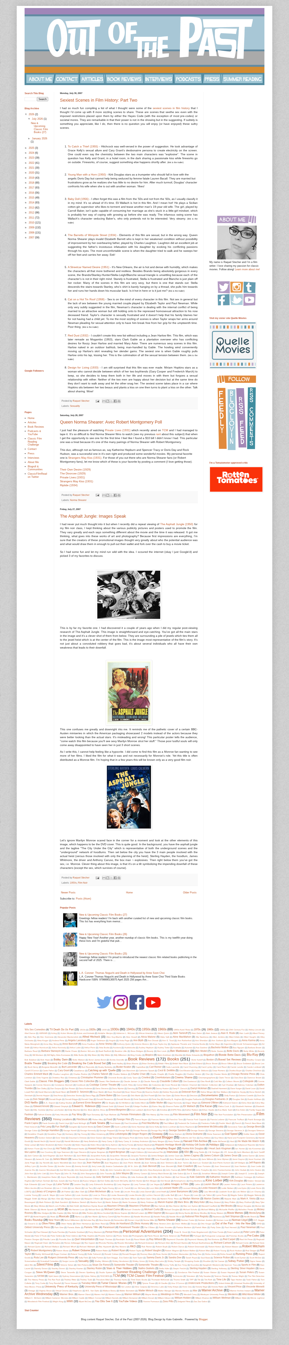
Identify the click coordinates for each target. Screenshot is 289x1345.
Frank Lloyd (64, 1123)
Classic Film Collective (82, 1081)
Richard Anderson (146, 1243)
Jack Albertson (243, 1152)
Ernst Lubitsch (136, 1110)
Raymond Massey (196, 1239)
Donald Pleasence (105, 1099)
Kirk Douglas (236, 1180)
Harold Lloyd (55, 1141)
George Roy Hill (158, 1130)
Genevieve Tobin (235, 1127)
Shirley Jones (139, 1261)
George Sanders (178, 1130)
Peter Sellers (56, 1236)
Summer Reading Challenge (137, 1272)
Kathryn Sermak (42, 1181)
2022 (32, 162)
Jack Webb (82, 1156)
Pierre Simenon (170, 1236)
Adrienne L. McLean (125, 1033)
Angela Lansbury (77, 1040)
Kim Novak (165, 1181)
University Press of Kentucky (61, 1286)
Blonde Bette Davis (230, 1054)
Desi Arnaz (58, 1095)
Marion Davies (212, 1198)
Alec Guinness (46, 1037)
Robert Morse (62, 1250)
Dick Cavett (122, 1095)
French (238, 1123)
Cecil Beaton (185, 1070)
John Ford (186, 1170)
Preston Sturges (32, 1239)
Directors (194, 1095)
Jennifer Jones (64, 1166)
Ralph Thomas (105, 1239)
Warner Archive (212, 1290)
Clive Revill (205, 1081)
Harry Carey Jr (108, 1141)
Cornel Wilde (142, 1085)
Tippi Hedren (236, 1280)
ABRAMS (43, 1033)
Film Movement (181, 1114)
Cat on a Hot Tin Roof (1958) (86, 299)
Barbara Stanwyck (51, 1051)
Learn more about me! (247, 269)
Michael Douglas (171, 1209)
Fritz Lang (45, 1126)
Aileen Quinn (163, 1033)
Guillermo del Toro (188, 1138)
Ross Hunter (161, 1254)
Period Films (112, 1232)
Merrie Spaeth (47, 1209)
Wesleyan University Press (212, 1294)
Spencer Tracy (230, 1265)
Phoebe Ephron (105, 1236)
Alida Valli (164, 1037)
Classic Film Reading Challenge (35, 441)
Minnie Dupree (120, 1213)
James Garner (248, 1156)
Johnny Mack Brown (160, 1173)
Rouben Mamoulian (180, 1254)
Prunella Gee (65, 1239)
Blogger (203, 1319)
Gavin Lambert (121, 1127)
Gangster (73, 1127)
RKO (133, 1246)
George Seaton (198, 1130)
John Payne (55, 1173)
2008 (32, 232)
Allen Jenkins (219, 1037)
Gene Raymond (187, 1127)
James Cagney (191, 1155)
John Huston (255, 1170)
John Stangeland (88, 1173)
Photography (138, 1236)
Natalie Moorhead (142, 1216)
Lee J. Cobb (61, 1188)
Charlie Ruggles (175, 1074)
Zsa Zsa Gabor (200, 1301)
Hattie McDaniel (219, 1141)
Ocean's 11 (33, 1224)
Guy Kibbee (205, 1138)
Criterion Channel (189, 1085)
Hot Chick (47, 1148)
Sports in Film (248, 1264)
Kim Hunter (137, 1181)
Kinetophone (180, 1181)
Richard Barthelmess (200, 1243)
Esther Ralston (192, 1110)
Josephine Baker (49, 1177)
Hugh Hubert (146, 1148)
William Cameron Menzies (56, 1298)
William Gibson (164, 1298)
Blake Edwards (193, 1055)
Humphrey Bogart (166, 1148)
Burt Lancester (69, 1067)
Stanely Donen (41, 1268)
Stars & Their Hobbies (119, 1268)
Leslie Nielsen (227, 1188)
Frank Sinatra (97, 1123)
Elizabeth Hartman (244, 1106)
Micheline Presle (245, 1209)
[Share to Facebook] (115, 401)
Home (129, 892)
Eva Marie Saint (225, 1110)
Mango (44, 1199)
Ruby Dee (197, 1254)
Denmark (29, 1095)
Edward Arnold (41, 1106)
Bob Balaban (31, 1060)
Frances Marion (158, 1119)
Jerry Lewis (97, 1166)
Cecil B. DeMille (166, 1070)
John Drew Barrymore (152, 1170)
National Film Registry (197, 1216)
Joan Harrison (240, 1166)
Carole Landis (236, 1067)
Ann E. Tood (168, 1040)
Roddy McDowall (42, 1254)
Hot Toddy (61, 1148)
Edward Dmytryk (60, 1106)
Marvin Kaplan (166, 1202)
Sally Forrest (97, 1258)
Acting (54, 1033)
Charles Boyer (235, 1070)
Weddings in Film (170, 1294)
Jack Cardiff (259, 1152)
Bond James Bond (97, 1060)
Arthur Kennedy (59, 1047)
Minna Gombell (104, 1213)
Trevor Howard (71, 1283)
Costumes (156, 1085)
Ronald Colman (112, 1254)
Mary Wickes (39, 1206)
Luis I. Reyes (184, 1195)
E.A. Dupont (49, 1103)
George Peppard (107, 1130)
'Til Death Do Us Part (62, 1029)
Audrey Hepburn (146, 1047)
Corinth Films (127, 1085)
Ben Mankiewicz (179, 1050)
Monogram (170, 1213)
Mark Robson (45, 1202)
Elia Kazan (206, 1106)
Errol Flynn (151, 1110)
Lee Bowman (46, 1188)
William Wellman (222, 1297)
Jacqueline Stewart (118, 1156)
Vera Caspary (141, 1287)
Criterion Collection (209, 1085)
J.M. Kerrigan (214, 1152)
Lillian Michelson (97, 1191)
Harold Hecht (40, 1141)
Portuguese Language (215, 1236)
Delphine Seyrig (238, 1092)
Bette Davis (233, 1051)
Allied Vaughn (250, 1037)
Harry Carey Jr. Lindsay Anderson (133, 1141)
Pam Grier (59, 1227)
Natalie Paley (160, 1216)
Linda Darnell (145, 1192)
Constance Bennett (64, 1085)
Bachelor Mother (220, 1047)
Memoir (258, 1206)
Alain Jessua (211, 1033)
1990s (222, 1030)
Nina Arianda (104, 1220)
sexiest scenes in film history (171, 108)
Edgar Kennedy (175, 1103)
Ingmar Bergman (97, 1152)
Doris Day (156, 1099)
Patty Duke (216, 1227)
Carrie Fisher (48, 1070)
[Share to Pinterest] (119, 401)
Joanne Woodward (47, 1170)
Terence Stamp (221, 1276)
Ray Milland (155, 1239)
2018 (32, 182)
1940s (130, 1029)
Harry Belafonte (91, 1141)
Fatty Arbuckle (61, 1114)
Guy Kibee (219, 1138)
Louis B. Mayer (48, 1195)
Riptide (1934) (69, 485)
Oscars (194, 1224)
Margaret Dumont (72, 1199)
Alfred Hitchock (91, 1036)
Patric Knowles (165, 1227)
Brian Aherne (132, 1063)
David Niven (60, 1092)
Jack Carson (33, 1156)
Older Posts (190, 892)
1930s (114, 1029)
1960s (162, 1029)
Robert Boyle (162, 1247)
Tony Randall (55, 1283)
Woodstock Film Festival (38, 1301)
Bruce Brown (212, 1063)
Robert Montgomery (41, 1250)
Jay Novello (44, 1163)
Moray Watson (217, 1213)
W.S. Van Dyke (92, 1291)
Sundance (169, 1272)
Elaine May (157, 1106)
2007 (32, 237)
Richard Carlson (222, 1242)
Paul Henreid (231, 1227)
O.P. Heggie (258, 1220)
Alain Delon (196, 1033)
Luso (196, 1195)
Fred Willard (169, 1123)
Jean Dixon (77, 1163)
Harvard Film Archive (195, 1141)
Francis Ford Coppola (196, 1119)
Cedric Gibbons (201, 1070)
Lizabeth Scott (225, 1192)
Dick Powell (149, 1095)
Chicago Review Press (243, 1074)
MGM (61, 1209)
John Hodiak (240, 1170)
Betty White (249, 1051)
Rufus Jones (211, 1254)
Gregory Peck (128, 1138)
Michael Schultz (190, 1209)
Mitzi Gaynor (154, 1213)
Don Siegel (39, 1099)
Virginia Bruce (45, 1291)
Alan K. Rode (228, 1033)
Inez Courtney (46, 1152)
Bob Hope (45, 1060)
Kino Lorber (214, 1180)
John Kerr (29, 1173)
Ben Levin (162, 1051)
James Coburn (212, 1155)
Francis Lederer (217, 1119)
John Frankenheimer (222, 1170)
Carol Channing (190, 1067)
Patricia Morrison (183, 1227)
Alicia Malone (148, 1036)
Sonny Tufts (168, 1265)
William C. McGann (33, 1298)
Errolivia (163, 1110)
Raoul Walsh (139, 1239)
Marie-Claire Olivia (148, 1199)
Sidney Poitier (236, 1261)
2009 (32, 227)
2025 (32, 147)
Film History (151, 1114)
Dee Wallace (222, 1092)
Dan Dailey (42, 1088)
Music (52, 1216)
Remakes (56, 1243)
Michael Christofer (132, 1209)
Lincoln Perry (130, 1192)
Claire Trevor (224, 1078)
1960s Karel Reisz (182, 1030)
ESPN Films (176, 1110)
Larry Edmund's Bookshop (101, 1184)
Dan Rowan (70, 1088)
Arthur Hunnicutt (40, 1047)
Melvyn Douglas (244, 1206)
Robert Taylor (135, 1250)
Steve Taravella (68, 1272)
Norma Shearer (78, 500)
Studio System (105, 1272)
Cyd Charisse (228, 1085)
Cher (207, 1074)
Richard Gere (258, 1243)
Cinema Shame (183, 1077)
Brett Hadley (117, 1063)
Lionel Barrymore (178, 1191)
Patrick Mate (201, 1227)
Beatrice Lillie (121, 1051)
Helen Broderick (47, 1145)
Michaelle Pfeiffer (227, 1209)
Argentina (228, 1044)
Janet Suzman (254, 1159)
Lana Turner (63, 1184)
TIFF (192, 1280)
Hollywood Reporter (246, 1145)
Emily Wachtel (74, 1110)
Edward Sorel (123, 1106)
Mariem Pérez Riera (169, 1199)
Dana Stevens (102, 1088)
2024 (32, 152)
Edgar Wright (191, 1103)
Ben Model (201, 1051)
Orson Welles (181, 1224)
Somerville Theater (124, 1264)
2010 (32, 222)
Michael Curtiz (152, 1209)
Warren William (132, 1294)
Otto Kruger (206, 1224)
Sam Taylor (138, 1258)
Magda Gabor (237, 1195)
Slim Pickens (83, 1265)
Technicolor (178, 1276)
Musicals (64, 1216)
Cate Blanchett (128, 1070)
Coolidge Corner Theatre (103, 1084)
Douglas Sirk (238, 1099)
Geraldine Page (54, 1134)
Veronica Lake (157, 1287)
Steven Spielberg (87, 1272)
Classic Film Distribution (109, 1081)
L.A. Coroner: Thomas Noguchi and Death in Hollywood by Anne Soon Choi (122, 972)
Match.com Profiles (57, 1206)
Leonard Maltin (170, 1188)
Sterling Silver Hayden (243, 1268)
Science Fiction (222, 1257)
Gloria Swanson (214, 1134)
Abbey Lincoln (255, 1030)
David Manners (45, 1092)
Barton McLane (88, 1051)
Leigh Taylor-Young (105, 1188)
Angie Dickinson (98, 1040)
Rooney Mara (146, 1254)
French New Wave (253, 1123)
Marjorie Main (230, 1199)
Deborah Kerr (189, 1092)
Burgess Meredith (50, 1067)
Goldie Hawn (249, 1134)
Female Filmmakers (131, 1114)
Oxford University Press (37, 1227)
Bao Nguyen (238, 1047)
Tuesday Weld (89, 1283)
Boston (210, 1059)
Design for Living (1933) (84, 367)
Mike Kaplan (58, 1213)
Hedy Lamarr (30, 1145)
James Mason (60, 1159)
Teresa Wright (238, 1276)
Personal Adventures (142, 1231)
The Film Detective (256, 1276)
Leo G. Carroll (124, 1188)
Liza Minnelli (209, 1192)
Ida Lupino (30, 1152)
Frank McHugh (79, 1123)
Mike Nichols (72, 1213)
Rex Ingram (90, 1243)
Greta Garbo (143, 1138)
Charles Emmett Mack (36, 1074)
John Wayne (122, 1173)
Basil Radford (105, 1051)
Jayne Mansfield (60, 1163)
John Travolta (106, 1173)
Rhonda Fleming (106, 1243)
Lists (195, 1191)
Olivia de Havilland (119, 1223)
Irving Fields (198, 1152)
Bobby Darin (61, 1059)
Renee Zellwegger (72, 1243)
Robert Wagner (172, 1250)
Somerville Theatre (148, 1264)
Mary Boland (215, 1202)
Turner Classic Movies (114, 1283)
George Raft (124, 1130)
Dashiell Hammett (219, 1088)
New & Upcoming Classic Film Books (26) (103, 934)
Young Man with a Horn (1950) (87, 174)
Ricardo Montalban (125, 1243)
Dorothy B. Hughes (172, 1099)
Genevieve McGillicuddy (211, 1126)
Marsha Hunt (96, 1202)
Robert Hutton (214, 1247)
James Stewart (78, 1159)
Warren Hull (99, 1294)
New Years (54, 1220)
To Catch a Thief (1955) (83, 146)
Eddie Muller (156, 1102)
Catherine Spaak (146, 1070)
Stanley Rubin (94, 1268)
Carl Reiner (155, 1067)
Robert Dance (177, 1247)
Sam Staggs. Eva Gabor (118, 1258)
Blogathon (208, 1055)
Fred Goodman (131, 1123)
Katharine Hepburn (220, 1177)
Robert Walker (189, 1250)
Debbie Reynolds (170, 1092)
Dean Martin (98, 1092)
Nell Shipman (232, 1216)
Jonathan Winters (210, 1173)
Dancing (131, 1088)
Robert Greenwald (196, 1247)
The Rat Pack (54, 1280)
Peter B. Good (180, 1232)
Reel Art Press (246, 1239)
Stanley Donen (58, 1268)
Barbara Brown (254, 1047)
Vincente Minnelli (255, 1286)
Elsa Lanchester (56, 1110)
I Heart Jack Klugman (219, 1148)
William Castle (78, 1298)
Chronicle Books (115, 1078)
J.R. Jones (228, 1152)
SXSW (40, 1276)
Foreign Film (123, 1119)
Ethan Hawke (208, 1110)
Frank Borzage (254, 1119)
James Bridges (157, 1156)
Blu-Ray (252, 1054)
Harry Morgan (158, 1141)
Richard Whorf (69, 1247)
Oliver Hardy (66, 1224)
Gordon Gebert (45, 1138)
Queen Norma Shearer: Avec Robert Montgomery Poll (111, 422)
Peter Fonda (218, 1232)
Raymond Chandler (175, 1239)
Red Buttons (213, 1239)
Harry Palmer (174, 1141)
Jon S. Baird (192, 1173)
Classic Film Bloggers (51, 1081)
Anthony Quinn (124, 1044)
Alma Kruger (42, 1040)
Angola (112, 1040)
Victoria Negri (201, 1287)
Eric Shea (100, 1110)
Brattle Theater (33, 1063)
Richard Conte (242, 1243)
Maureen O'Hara (116, 1205)
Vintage (31, 1291)
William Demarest (130, 1298)
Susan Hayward (228, 1272)
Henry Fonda (127, 1145)
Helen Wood (96, 1145)
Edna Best (246, 1103)
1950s (73, 882)
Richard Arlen (164, 1243)
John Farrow (171, 1170)
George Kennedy (88, 1130)
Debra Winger (207, 1092)
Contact (32, 448)
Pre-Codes (253, 1235)
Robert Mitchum (253, 1246)
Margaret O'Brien (92, 1199)
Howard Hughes (97, 1148)
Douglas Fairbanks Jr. (216, 1099)
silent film (29, 1265)
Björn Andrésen (164, 1055)
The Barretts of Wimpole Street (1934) (92, 235)
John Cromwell (132, 1170)
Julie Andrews (137, 1177)
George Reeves (140, 1130)
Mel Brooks (227, 1205)
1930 (104, 1030)
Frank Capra (31, 1123)
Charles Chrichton (253, 1070)
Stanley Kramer (76, 1268)
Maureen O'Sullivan (139, 1205)
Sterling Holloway (219, 1268)
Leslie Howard (209, 1188)
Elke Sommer (39, 1110)
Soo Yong (182, 1265)
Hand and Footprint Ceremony (241, 1138)
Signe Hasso (255, 1261)
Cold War (218, 1081)
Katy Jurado (59, 1181)
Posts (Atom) (83, 898)
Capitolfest (140, 1067)
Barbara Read (31, 1051)
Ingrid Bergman (117, 1152)
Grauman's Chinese (78, 1138)
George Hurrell (69, 1130)
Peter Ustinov (72, 1236)
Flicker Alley (97, 1119)
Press (31, 453)
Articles (32, 422)
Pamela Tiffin (91, 1227)
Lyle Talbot (207, 1195)
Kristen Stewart (254, 1181)
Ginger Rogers (139, 1134)
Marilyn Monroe (191, 1198)
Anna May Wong (51, 1044)
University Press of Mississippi (101, 1286)
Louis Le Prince (99, 1195)
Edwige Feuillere (140, 1106)
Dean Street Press (133, 1092)
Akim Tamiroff (180, 1033)
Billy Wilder (105, 1055)
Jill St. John (133, 1166)
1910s (83, 1030)
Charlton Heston (194, 1074)
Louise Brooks (135, 1195)
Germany (69, 1134)
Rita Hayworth (105, 1247)
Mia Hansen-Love (77, 1209)
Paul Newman (248, 1227)
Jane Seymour (191, 1159)
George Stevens (215, 1130)
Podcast (185, 1235)
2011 (32, 217)
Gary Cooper (103, 1126)
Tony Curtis (40, 1283)
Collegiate (248, 1081)
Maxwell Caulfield (209, 1206)
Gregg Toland (112, 1138)
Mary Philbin (230, 1202)
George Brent (254, 1126)
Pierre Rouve (153, 1236)
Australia (177, 1047)
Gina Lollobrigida (118, 1134)
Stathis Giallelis (146, 1268)
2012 (32, 212)
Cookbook (81, 1085)
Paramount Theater (129, 1227)
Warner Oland (84, 1294)
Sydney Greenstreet (71, 1276)
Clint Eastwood (190, 1081)
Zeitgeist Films (183, 1301)
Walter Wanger (164, 1291)
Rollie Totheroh (94, 1254)
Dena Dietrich (255, 1092)
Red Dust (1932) (78, 335)
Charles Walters (120, 1074)
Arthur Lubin (75, 1047)
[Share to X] (111, 401)
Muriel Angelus (40, 1216)
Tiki (198, 1280)
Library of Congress (45, 1191)
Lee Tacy (89, 1188)
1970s (197, 1029)
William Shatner (202, 1298)
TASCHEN (104, 1276)
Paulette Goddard (76, 1232)
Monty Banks (184, 1213)
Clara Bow (238, 1078)
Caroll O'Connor (32, 1070)
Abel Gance (30, 1033)
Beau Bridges (137, 1051)
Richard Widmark (87, 1247)
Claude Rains (150, 1081)
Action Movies (67, 1033)
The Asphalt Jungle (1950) (176, 524)
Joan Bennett (149, 1166)
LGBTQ (28, 1192)
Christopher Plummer (92, 1077)
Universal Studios (242, 1283)
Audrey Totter (163, 1047)
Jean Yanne (183, 1163)
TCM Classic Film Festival (145, 1275)
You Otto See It (104, 1301)
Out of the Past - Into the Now (232, 1223)
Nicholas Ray (89, 1220)
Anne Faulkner (88, 1044)
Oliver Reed (100, 1224)
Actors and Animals (85, 1033)
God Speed (231, 1133)
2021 (32, 167)
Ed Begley (110, 1103)
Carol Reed (221, 1067)
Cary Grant (63, 1070)
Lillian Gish (79, 1192)
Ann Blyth (138, 1040)
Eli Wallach (189, 1106)
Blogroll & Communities (35, 468)
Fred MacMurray (150, 1123)
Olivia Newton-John (162, 1224)
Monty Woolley (200, 1213)
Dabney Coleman (246, 1085)
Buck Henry (33, 1067)
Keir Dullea (105, 1181)
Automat (188, 1047)
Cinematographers (206, 1078)
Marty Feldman (147, 1202)
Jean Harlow (93, 1162)
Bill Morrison (38, 1055)
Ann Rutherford (184, 1040)
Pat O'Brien (149, 1227)
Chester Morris (220, 1074)
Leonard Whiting (190, 1188)
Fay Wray (77, 1114)
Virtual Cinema (62, 1291)
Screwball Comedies (49, 1261)
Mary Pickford (245, 1202)
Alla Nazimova (202, 1037)
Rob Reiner (147, 1247)
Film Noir (82, 882)
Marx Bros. (183, 1202)
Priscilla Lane (49, 1239)
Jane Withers (207, 1159)
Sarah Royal (191, 1258)
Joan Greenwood (222, 1166)
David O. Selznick (79, 1092)
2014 (32, 202)
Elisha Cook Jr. (225, 1106)
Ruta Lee (39, 1257)
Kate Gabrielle (197, 1177)
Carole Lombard (254, 1067)
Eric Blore (88, 1110)
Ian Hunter (240, 1148)
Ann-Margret (232, 1040)
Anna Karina (248, 1040)
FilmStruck (82, 1119)
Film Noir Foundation (223, 1114)
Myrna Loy (80, 1216)
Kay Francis (74, 1181)
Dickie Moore (180, 1095)
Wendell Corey (190, 1294)
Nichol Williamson (72, 1220)
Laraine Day (79, 1184)
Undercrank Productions (201, 1283)
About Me (33, 462)
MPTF (27, 1216)
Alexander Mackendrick (68, 1037)
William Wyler (241, 1298)
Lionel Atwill (160, 1192)
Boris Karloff (197, 1060)
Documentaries (209, 1095)
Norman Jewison (205, 1220)
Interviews (33, 457)
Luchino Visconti (153, 1195)
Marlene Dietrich (79, 1202)
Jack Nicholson (66, 1156)
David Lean (250, 1088)
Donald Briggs (71, 1099)
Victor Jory (187, 1287)
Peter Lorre (249, 1232)
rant (159, 434)
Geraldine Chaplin (36, 1134)
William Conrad (94, 1298)
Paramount (109, 1227)
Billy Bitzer (92, 1055)
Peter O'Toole (40, 1236)
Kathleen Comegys (243, 1177)
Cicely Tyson (132, 1078)
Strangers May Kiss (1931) (84, 457)
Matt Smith (74, 1206)
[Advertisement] (36, 305)
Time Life (221, 1279)
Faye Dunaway (93, 1114)
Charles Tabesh (100, 1074)
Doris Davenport (141, 1099)
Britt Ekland (197, 1063)
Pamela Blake (73, 1227)
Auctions (117, 1047)
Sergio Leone (68, 1261)
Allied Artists (234, 1037)
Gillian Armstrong (98, 1134)
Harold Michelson (72, 1141)
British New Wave (180, 1063)
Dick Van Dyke (164, 1095)
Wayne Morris (151, 1294)
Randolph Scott (123, 1239)
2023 (32, 157)
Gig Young (82, 1134)
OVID (259, 1224)
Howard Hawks (77, 1148)
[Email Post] (97, 401)
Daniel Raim (145, 1088)
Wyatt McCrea (85, 1301)
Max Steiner (174, 1206)
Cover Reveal (171, 1085)
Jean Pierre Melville (132, 1163)
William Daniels (112, 1298)
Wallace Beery (109, 1291)
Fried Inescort (31, 1127)
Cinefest (146, 1077)
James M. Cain (42, 1159)
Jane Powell (160, 1159)
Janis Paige (30, 1163)
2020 (32, 172)
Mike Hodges (43, 1213)
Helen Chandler (65, 1145)
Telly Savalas (205, 1276)
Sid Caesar (219, 1261)
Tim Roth (208, 1280)
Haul (232, 1141)
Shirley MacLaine (156, 1261)
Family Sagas (255, 1110)
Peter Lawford (233, 1232)
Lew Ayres (242, 1188)
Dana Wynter (118, 1088)
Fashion (29, 1114)
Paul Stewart (42, 1232)
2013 (32, 207)
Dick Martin (136, 1095)
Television (190, 1276)
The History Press (36, 1280)
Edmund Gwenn (230, 1103)
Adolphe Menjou (105, 1033)
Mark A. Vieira (248, 1198)
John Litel (41, 1173)
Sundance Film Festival (189, 1272)
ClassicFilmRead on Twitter (37, 475)
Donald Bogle (55, 1099)
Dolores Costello (246, 1095)
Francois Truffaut (236, 1119)
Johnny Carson (140, 1173)
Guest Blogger (163, 1137)
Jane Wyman (223, 1159)
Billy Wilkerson (120, 1055)
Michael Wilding (208, 1209)
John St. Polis (70, 1173)
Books (173, 1059)
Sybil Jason (53, 1276)
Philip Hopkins (88, 1236)
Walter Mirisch (146, 1290)
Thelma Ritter (70, 1280)
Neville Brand (250, 1216)
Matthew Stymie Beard (93, 1206)
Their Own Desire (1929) (75, 469)
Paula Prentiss (58, 1232)
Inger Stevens (80, 1152)
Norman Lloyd (240, 1219)
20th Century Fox (237, 1030)
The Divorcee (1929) (73, 473)
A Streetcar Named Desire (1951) (88, 267)
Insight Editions (137, 1152)
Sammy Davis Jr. (155, 1257)
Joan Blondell (167, 1166)
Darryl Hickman (199, 1088)
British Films (163, 1063)
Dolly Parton (229, 1095)
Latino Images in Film (175, 1184)
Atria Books (104, 1047)
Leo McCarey (140, 1188)
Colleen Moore (232, 1081)
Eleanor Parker (172, 1106)
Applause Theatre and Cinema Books (188, 1044)
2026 (32, 114)
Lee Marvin (76, 1188)
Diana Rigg (91, 1095)
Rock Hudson (236, 1250)
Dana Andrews (85, 1088)
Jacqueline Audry (98, 1156)
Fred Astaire (115, 1123)
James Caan (173, 1156)
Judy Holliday (121, 1177)
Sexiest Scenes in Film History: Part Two (98, 100)
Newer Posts (68, 892)
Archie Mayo (214, 1044)
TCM (165, 430)
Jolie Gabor (178, 1173)
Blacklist (178, 1055)
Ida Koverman (255, 1148)
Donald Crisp (87, 1099)
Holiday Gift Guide (195, 1144)
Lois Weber (241, 1192)
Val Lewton (126, 1287)
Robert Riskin (102, 1250)
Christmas (72, 1078)
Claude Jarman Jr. (132, 1081)
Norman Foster (187, 1220)
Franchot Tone (176, 1119)
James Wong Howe (97, 1159)
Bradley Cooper (254, 1060)
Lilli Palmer (66, 1192)
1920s (92, 1029)
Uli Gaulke (163, 1283)
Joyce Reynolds (68, 1177)
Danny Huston (162, 1088)
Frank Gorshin (48, 1123)
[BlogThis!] (108, 401)
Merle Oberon (31, 1209)
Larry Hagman (123, 1184)
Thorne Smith (179, 1280)
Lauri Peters (246, 1184)
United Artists (224, 1283)
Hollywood (229, 1145)
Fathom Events (45, 1114)
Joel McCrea (65, 1170)
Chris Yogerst (42, 1078)
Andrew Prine (58, 1040)
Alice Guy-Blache (114, 1037)
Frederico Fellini (208, 1123)
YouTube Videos (128, 1301)
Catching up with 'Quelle (102, 1070)
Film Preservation (245, 1114)
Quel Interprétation (85, 1239)
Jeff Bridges (239, 1163)
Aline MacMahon (182, 1036)
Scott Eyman (240, 1258)
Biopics (149, 1055)
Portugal (197, 1236)
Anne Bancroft (69, 1044)
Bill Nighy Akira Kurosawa (58, 1055)
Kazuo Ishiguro (90, 1181)
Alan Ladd (244, 1033)
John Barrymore (82, 1170)
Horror (261, 1145)
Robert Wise (204, 1250)
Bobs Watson (79, 1060)
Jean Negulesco (111, 1163)
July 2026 (38, 118)
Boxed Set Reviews (229, 1059)
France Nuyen (141, 1119)
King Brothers (196, 1181)
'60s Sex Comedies (35, 1029)
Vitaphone (77, 1291)
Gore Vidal (60, 1138)
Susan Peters (246, 1272)
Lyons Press (221, 1195)
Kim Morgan (151, 1181)
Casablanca (79, 1070)
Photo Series (122, 1236)
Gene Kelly (154, 1127)
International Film (155, 1152)
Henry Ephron (111, 1145)
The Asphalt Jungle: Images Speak (93, 516)
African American (146, 1033)
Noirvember (119, 1220)
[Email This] (104, 401)
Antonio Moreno (141, 1044)
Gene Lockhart (169, 1127)
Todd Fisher (251, 1280)
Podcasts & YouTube (34, 433)
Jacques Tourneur (139, 1156)
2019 (32, 177)
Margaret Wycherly (112, 1199)
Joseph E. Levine (246, 1173)
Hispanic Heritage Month (168, 1144)
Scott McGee (255, 1258)
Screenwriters (31, 1261)
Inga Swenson (63, 1152)
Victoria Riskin (217, 1287)
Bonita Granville (117, 1060)
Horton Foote (34, 1148)
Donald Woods (123, 1099)
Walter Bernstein (127, 1291)
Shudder (207, 1261)
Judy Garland (103, 1177)
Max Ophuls (159, 1206)
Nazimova (217, 1216)
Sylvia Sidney (90, 1276)
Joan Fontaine (204, 1166)
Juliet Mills (152, 1177)
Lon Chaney (255, 1192)
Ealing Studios (65, 1103)
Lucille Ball (169, 1195)
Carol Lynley (207, 1067)
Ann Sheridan (201, 1040)
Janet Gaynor (238, 1159)
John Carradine (115, 1170)
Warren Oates (114, 1294)
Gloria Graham (175, 1134)
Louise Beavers (117, 1195)
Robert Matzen (232, 1247)
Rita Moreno (120, 1247)
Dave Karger (236, 1088)
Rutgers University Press (61, 1257)
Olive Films (48, 1223)
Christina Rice (58, 1078)
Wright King (58, 1301)
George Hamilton (50, 1130)
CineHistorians (163, 1077)
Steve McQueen (45, 1272)
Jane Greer (145, 1159)
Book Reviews (36, 426)
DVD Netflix (31, 1102)
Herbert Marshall (144, 1145)
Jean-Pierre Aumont (221, 1163)
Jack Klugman (49, 1156)
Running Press (244, 1253)
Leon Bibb (154, 1188)
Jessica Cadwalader (115, 1166)
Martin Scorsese (129, 1202)
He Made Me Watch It (249, 1141)
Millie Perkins (88, 1213)
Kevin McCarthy (121, 1181)
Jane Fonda (129, 1159)
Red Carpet (229, 1239)
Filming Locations (62, 1119)
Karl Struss (181, 1177)
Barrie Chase (71, 1051)
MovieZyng (255, 1213)
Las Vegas (155, 1184)
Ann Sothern (217, 1040)
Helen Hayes (81, 1145)
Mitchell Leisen (137, 1213)
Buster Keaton (124, 1067)
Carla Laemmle (173, 1067)
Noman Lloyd (134, 1220)
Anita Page (124, 1040)
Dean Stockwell (114, 1092)
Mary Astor (199, 1202)
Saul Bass (205, 1258)
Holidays (214, 1144)
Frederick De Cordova (188, 1123)
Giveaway (157, 1133)
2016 (32, 192)
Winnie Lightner (257, 1298)
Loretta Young (31, 1195)
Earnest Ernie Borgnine (88, 1102)
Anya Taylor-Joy (160, 1044)
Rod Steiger (251, 1250)
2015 (32, 197)
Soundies (195, 1265)
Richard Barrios (181, 1243)
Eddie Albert (140, 1103)
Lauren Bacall (211, 1184)
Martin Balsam (112, 1202)
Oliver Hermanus (83, 1224)
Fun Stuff (60, 1126)
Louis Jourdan (82, 1195)
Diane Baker (106, 1095)
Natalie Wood (175, 1216)
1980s (210, 1029)
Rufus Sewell (226, 1254)
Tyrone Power (148, 1283)
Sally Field (83, 1258)
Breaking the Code (58, 1063)
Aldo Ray (32, 1037)
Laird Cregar (46, 1184)
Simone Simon (67, 1265)
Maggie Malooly (254, 1195)
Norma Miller (148, 1220)
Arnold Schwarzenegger (247, 1044)
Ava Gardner (201, 1047)
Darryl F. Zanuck (179, 1088)
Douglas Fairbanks (193, 1099)
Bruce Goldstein (244, 1063)
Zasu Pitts (168, 1301)
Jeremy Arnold (81, 1166)
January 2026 (39, 138)
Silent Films (45, 1264)
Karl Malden (166, 1177)
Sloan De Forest (101, 1264)
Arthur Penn (89, 1047)
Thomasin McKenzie (160, 1280)
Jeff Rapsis (255, 1162)
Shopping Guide (191, 1261)
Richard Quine (34, 1247)
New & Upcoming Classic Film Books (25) (103, 953)
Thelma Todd (86, 1280)
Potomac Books (236, 1236)
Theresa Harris (120, 1280)
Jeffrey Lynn (30, 1166)
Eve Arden (241, 1110)
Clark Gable (30, 1081)
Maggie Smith (31, 1199)
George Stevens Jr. (235, 1130)
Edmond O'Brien (210, 1102)
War (195, 1290)
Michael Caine (112, 1209)
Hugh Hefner (131, 1148)
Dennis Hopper (43, 1095)
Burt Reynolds (88, 1067)
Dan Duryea (55, 1088)
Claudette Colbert (169, 1081)
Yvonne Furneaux (151, 1301)
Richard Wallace (52, 1247)
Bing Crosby (136, 1055)
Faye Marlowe (110, 1114)
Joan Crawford (185, 1166)
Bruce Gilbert (227, 1063)
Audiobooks (129, 1047)
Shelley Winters (102, 1261)
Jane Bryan (115, 1159)
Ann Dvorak (153, 1040)
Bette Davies (217, 1051)
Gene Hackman (138, 1127)
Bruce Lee (259, 1063)
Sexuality (75, 406)
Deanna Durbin (152, 1092)
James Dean (230, 1155)
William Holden (183, 1297)
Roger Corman (60, 1254)
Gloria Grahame (194, 1134)
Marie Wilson (130, 1199)
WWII (70, 1301)
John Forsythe (202, 1170)
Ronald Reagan (129, 1254)
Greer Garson (96, 1138)
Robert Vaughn (153, 1250)
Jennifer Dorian (47, 1166)
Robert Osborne (81, 1250)
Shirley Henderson (120, 1261)
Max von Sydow (190, 1206)
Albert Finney (258, 1033)
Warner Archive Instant (240, 1291)
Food (109, 1119)
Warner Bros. (67, 1294)
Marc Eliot (55, 1199)
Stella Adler (164, 1268)
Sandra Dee (174, 1257)
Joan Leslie (256, 1166)
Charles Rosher (80, 1074)
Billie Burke (79, 1055)
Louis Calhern (65, 1195)
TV (134, 1283)
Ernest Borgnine (117, 1109)
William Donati (147, 1298)
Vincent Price (234, 1286)
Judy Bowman (85, 1177)
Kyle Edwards (31, 1184)
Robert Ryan (118, 1250)
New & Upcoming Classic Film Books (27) (103, 914)
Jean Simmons (167, 1163)
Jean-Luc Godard (200, 1163)
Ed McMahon (125, 1103)
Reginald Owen (41, 1243)
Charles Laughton (61, 1074)
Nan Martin (93, 1216)
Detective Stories (74, 1095)
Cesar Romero (218, 1070)
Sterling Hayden (198, 1268)
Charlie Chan (138, 1074)
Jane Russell (175, 1159)
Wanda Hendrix (182, 1291)
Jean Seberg (150, 1163)
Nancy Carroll (108, 1216)
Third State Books (139, 1280)
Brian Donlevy (148, 1063)
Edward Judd (107, 1106)
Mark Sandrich (61, 1202)
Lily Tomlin (115, 1192)
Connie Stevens (43, 1085)
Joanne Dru (30, 1170)
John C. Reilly (98, 1170)
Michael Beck (94, 1209)
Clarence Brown (254, 1078)
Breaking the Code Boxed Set (89, 1063)
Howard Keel (115, 1148)
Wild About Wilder (251, 1294)
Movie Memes (235, 1212)
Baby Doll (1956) (78, 198)
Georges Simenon (256, 1130)
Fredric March (225, 1123)
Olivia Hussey (141, 1223)
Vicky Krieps (173, 1287)
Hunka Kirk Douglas (193, 1148)
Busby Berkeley (105, 1067)
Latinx (197, 1184)
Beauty (150, 1051)
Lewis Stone (255, 1188)
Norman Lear (222, 1220)
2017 (32, 187)
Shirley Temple (174, 1261)
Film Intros (164, 1114)
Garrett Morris (87, 1127)
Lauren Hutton (230, 1184)
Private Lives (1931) (117, 430)
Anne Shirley (106, 1044)
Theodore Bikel (103, 1280)
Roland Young (77, 1254)
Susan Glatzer (210, 1272)
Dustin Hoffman (254, 1099)
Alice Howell (131, 1037)
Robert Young (220, 1250)
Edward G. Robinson (84, 1106)
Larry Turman (140, 1184)
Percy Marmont (95, 1232)
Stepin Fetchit (179, 1268)
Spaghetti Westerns (212, 1265)
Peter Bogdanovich (200, 1232)
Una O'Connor (177, 1283)
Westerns (233, 1294)
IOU (186, 1151)
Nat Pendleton (123, 1216)
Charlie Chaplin (157, 1074)
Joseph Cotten (228, 1173)
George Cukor (31, 1130)
